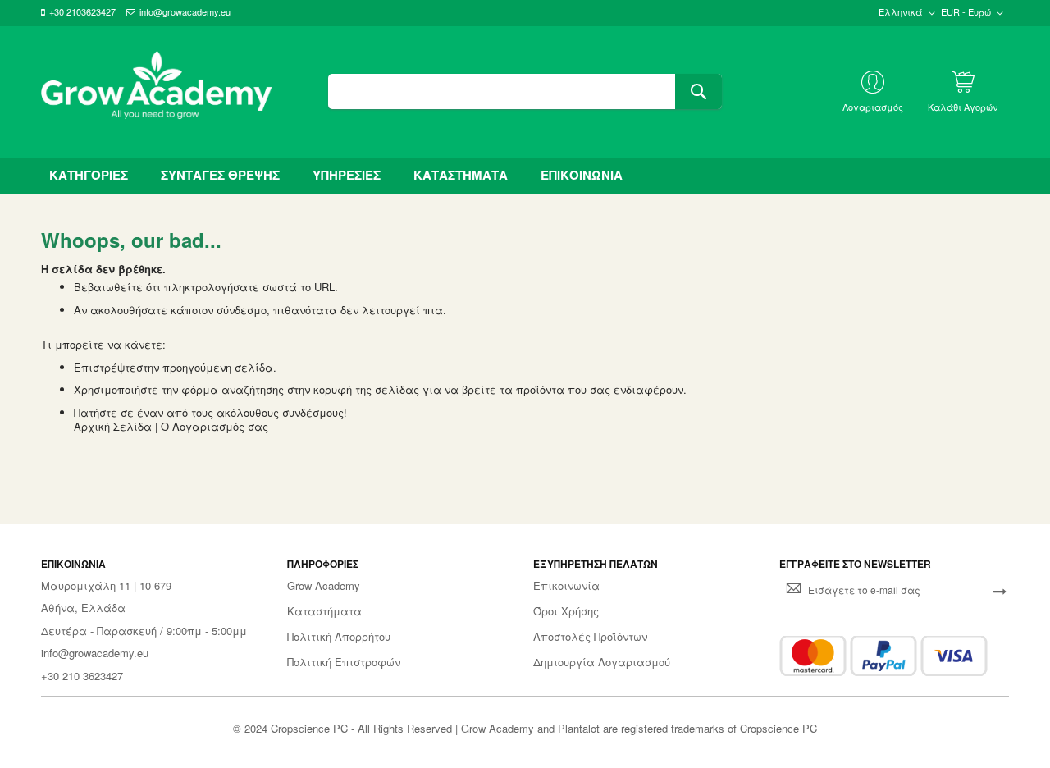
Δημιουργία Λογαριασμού (601, 662)
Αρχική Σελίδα (113, 426)
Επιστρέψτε (105, 367)
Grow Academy (323, 585)
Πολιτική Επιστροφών (343, 662)
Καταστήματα (324, 611)
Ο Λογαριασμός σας (214, 426)
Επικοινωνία (566, 585)
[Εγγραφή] (1000, 590)
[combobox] (525, 91)
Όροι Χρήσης (566, 611)
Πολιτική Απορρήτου (338, 636)
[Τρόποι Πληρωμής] (883, 656)
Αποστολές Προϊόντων (590, 636)
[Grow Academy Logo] (156, 92)
